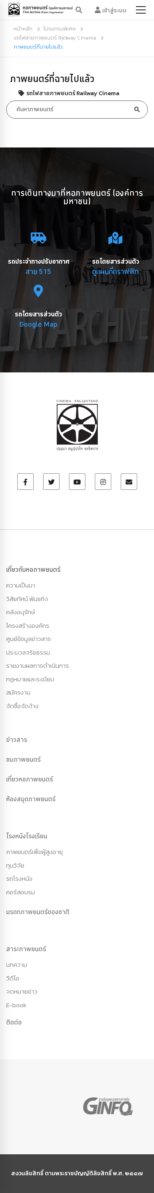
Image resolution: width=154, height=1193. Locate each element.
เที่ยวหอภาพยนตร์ (29, 779)
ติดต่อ (14, 1022)
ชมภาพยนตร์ (23, 759)
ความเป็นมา (20, 585)
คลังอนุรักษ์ (20, 612)
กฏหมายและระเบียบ (30, 679)
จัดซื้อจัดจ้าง (22, 706)
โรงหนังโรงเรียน (26, 836)
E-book (16, 1005)
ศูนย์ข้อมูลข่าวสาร (28, 638)
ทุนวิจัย (15, 865)
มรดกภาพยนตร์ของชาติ (37, 912)
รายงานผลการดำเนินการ (37, 665)
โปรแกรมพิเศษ (59, 29)
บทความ (16, 964)
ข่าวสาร (16, 739)
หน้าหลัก (23, 29)
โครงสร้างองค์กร (27, 625)
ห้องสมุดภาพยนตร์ (30, 799)
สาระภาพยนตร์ (26, 949)
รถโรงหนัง (19, 878)
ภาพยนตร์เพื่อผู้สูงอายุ (34, 851)
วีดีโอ (12, 978)
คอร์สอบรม (20, 892)
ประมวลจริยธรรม (28, 652)
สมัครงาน (18, 692)
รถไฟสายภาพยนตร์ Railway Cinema (55, 38)
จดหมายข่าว (21, 991)
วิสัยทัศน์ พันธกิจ (27, 599)
